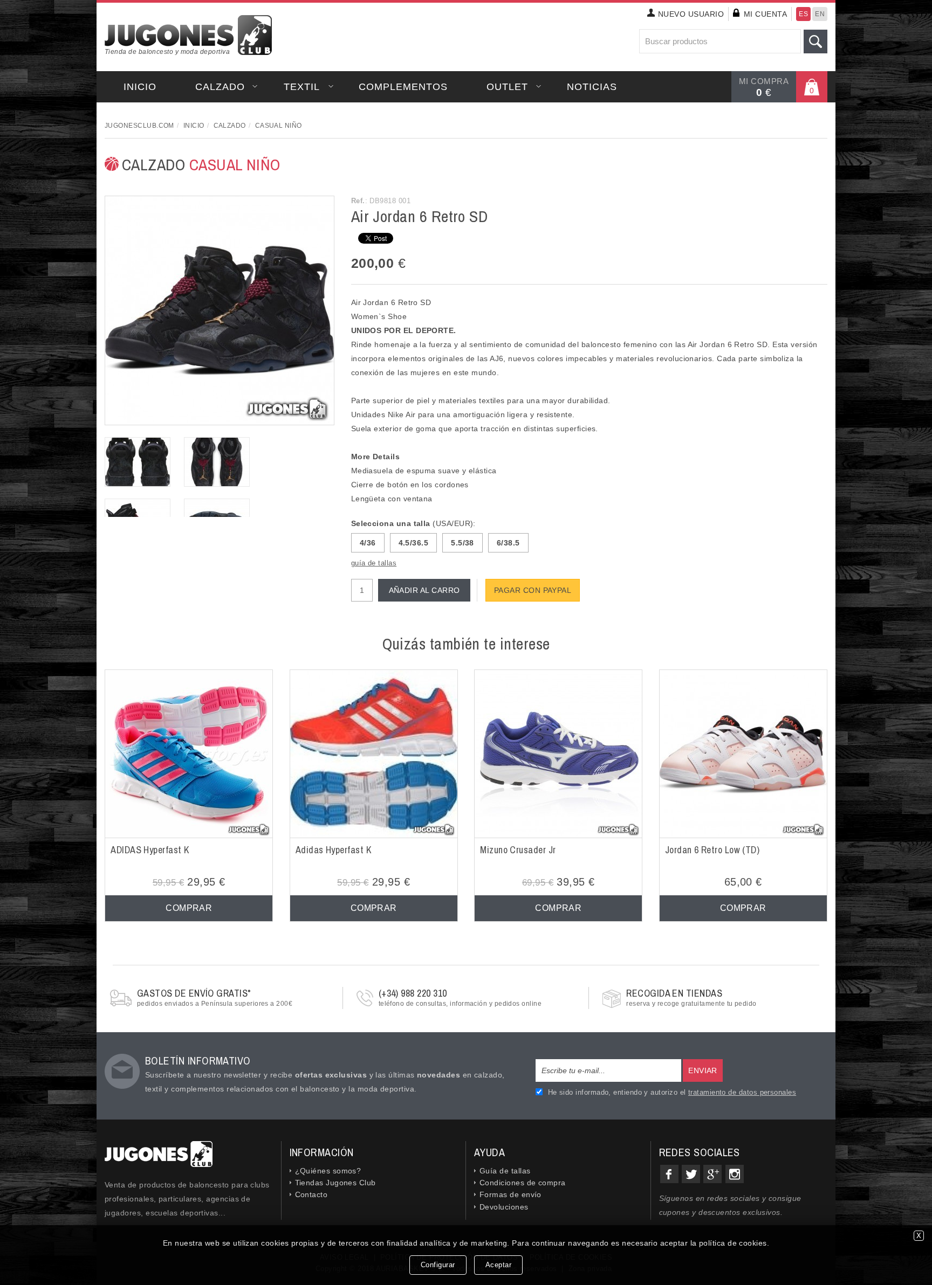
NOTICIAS (592, 86)
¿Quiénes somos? (328, 1170)
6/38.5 (508, 542)
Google (712, 1174)
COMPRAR (189, 908)
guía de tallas (373, 563)
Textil (302, 86)
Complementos (403, 86)
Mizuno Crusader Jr (518, 849)
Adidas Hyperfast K (334, 849)
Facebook (669, 1174)
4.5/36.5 (414, 542)
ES (803, 14)
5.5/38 (462, 542)
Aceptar (498, 1265)
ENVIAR (702, 1070)
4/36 (368, 542)
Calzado (220, 86)
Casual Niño (278, 125)
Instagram (734, 1174)
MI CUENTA (765, 14)
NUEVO (691, 14)
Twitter (691, 1174)
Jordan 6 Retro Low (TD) (712, 849)
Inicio (140, 86)
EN (820, 14)
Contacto (311, 1194)
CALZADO (201, 164)
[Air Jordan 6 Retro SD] (219, 310)
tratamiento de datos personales (742, 1092)
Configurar (438, 1265)
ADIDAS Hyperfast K (150, 849)
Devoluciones (504, 1207)
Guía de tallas (504, 1170)
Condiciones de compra (522, 1182)
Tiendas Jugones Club (335, 1182)
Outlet (507, 86)
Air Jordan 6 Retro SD (419, 216)
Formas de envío (510, 1194)
